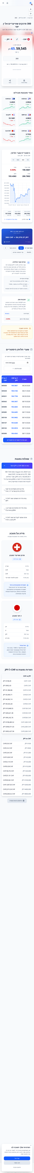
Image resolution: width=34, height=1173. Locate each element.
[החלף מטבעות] (17, 39)
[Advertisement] (17, 10)
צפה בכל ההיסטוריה (11, 219)
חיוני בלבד (17, 1163)
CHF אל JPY (22, 18)
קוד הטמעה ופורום (18, 252)
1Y (13, 160)
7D (28, 160)
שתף (21, 248)
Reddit (29, 252)
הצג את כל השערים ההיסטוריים (17, 440)
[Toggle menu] (3, 3)
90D (18, 160)
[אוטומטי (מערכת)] (30, 13)
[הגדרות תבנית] (30, 9)
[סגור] (30, 1145)
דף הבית (30, 18)
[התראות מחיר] (7, 3)
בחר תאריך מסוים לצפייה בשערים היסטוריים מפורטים (17, 357)
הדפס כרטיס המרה (16, 801)
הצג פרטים (18, 368)
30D (23, 160)
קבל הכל (17, 1158)
